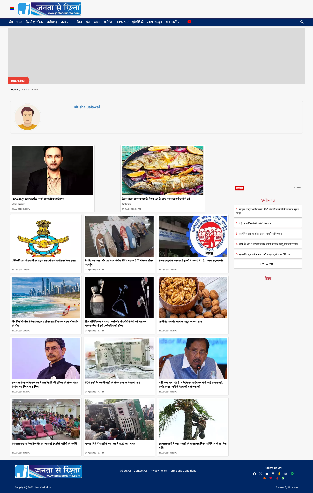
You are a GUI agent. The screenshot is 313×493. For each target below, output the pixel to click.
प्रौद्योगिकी (137, 22)
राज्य (63, 22)
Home (14, 89)
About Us (126, 470)
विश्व (79, 22)
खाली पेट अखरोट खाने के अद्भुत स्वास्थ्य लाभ (180, 321)
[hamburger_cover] (12, 8)
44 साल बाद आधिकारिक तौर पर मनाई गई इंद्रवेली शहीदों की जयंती (44, 443)
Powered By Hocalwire (287, 487)
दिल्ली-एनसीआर (34, 22)
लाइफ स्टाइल (154, 22)
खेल (88, 22)
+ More (297, 188)
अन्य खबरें (171, 22)
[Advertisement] (156, 52)
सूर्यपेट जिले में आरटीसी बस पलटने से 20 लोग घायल (110, 443)
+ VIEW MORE (268, 264)
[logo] (49, 9)
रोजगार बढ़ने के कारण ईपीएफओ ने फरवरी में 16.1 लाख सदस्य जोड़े (191, 260)
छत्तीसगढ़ (52, 22)
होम (11, 22)
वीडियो (239, 188)
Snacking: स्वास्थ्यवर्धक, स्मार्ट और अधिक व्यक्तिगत (38, 199)
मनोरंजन (108, 22)
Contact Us (141, 470)
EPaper (122, 22)
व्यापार (97, 22)
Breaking (18, 80)
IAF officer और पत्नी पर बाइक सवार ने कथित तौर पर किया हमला (44, 260)
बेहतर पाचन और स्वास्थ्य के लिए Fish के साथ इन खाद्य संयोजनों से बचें (156, 199)
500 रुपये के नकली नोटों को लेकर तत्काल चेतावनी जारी (112, 382)
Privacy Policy (158, 470)
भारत (19, 22)
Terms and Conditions (182, 470)
